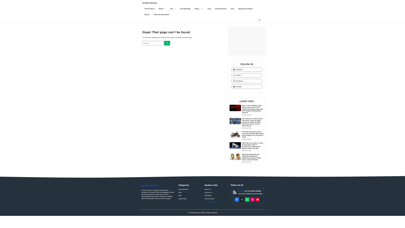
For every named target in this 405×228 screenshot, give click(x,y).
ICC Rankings (185, 9)
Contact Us (208, 192)
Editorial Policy (210, 202)
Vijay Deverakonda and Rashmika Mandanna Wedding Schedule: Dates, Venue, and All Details (251, 157)
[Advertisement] (247, 40)
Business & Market (245, 9)
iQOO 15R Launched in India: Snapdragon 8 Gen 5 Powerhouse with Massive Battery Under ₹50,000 (252, 145)
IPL (171, 9)
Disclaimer (208, 195)
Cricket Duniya (149, 3)
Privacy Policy (209, 199)
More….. (198, 9)
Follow (241, 191)
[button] (260, 20)
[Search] (167, 43)
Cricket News (149, 9)
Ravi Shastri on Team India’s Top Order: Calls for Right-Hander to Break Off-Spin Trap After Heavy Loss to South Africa (252, 122)
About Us (208, 189)
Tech (232, 9)
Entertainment (220, 9)
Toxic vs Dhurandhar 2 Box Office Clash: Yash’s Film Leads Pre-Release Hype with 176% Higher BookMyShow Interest (252, 109)
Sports (146, 15)
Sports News (182, 199)
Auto (209, 9)
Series (161, 9)
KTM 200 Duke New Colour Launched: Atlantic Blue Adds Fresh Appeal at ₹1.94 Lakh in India (252, 134)
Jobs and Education (161, 15)
